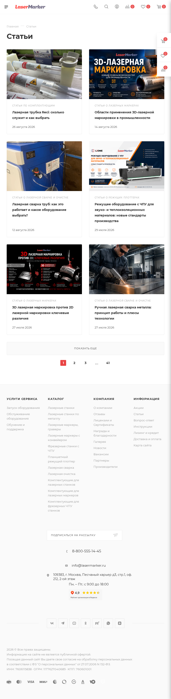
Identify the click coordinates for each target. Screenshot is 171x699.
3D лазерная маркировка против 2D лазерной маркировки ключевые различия (42, 312)
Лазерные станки (61, 408)
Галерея (100, 441)
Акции (139, 408)
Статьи (139, 414)
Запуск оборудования (23, 408)
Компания (104, 399)
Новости (100, 448)
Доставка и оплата (147, 439)
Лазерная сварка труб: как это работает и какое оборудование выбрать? (39, 209)
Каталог (56, 399)
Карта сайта (143, 445)
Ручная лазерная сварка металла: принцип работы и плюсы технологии (123, 312)
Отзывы (99, 414)
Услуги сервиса (22, 399)
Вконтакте (51, 623)
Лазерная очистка (61, 474)
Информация (147, 399)
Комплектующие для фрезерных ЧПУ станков (63, 506)
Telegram (63, 623)
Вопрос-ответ (144, 420)
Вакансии (101, 454)
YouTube (74, 623)
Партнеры (101, 460)
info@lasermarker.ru (89, 565)
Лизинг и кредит (146, 433)
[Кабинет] (117, 7)
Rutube (97, 623)
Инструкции (143, 426)
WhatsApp (108, 623)
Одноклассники (85, 623)
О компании (103, 408)
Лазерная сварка (61, 467)
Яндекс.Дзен (119, 623)
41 (108, 363)
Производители (106, 466)
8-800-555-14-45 (86, 551)
